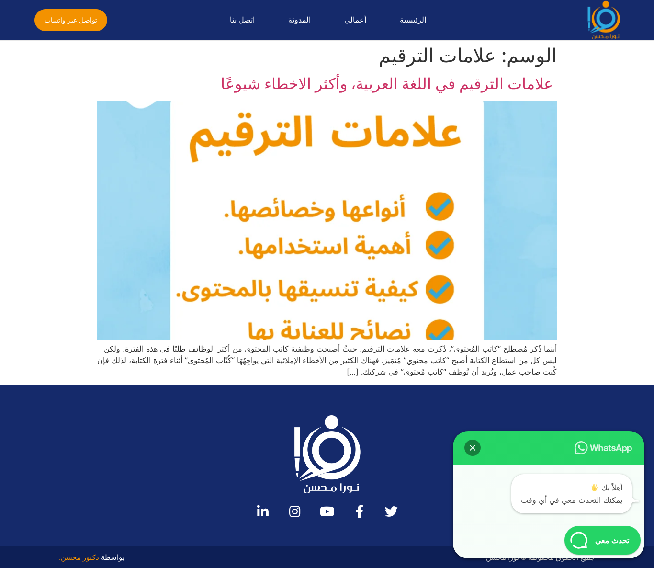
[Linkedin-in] (263, 511)
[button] (70, 20)
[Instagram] (295, 511)
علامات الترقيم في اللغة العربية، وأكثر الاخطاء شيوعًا (389, 83)
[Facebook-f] (359, 511)
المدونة (299, 20)
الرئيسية (413, 20)
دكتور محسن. (79, 557)
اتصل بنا (242, 20)
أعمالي (355, 20)
